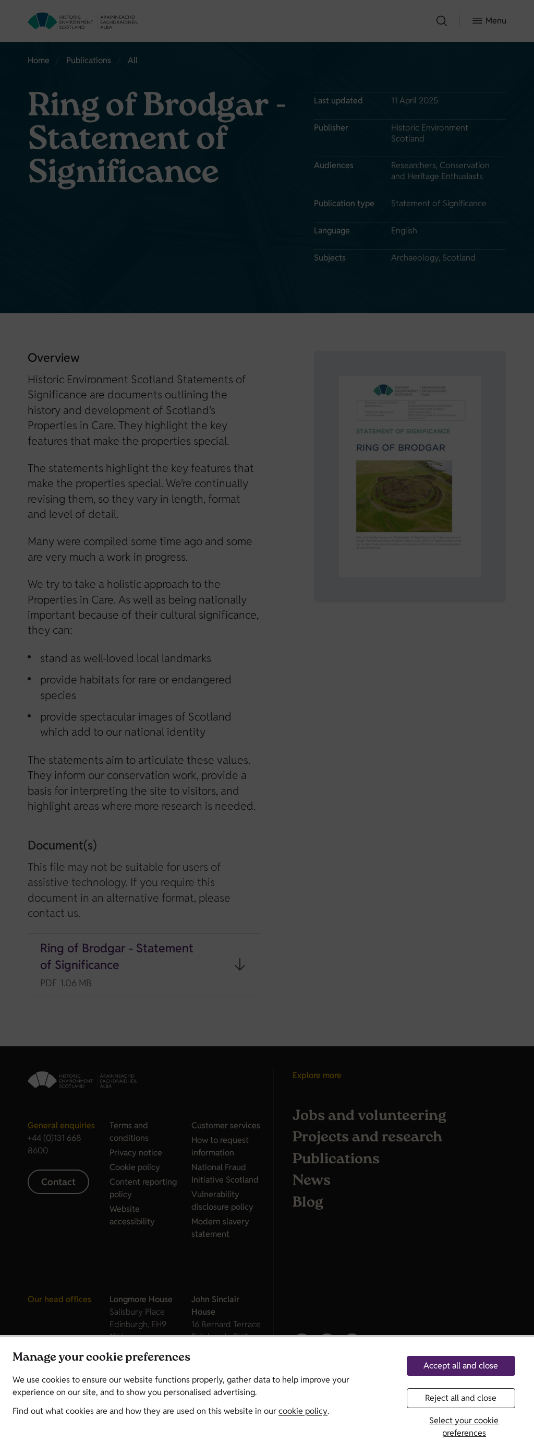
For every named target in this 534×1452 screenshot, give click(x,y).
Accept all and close (460, 1365)
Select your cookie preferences (464, 1426)
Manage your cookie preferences (101, 1358)
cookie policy (302, 1411)
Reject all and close (460, 1397)
